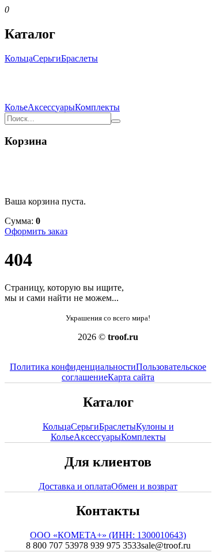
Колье (16, 107)
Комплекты (97, 107)
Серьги (47, 58)
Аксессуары (51, 107)
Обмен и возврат (144, 486)
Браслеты (79, 58)
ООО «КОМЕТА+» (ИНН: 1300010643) (108, 535)
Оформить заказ (36, 231)
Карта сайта (131, 377)
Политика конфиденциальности (73, 367)
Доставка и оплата (75, 486)
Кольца (19, 58)
